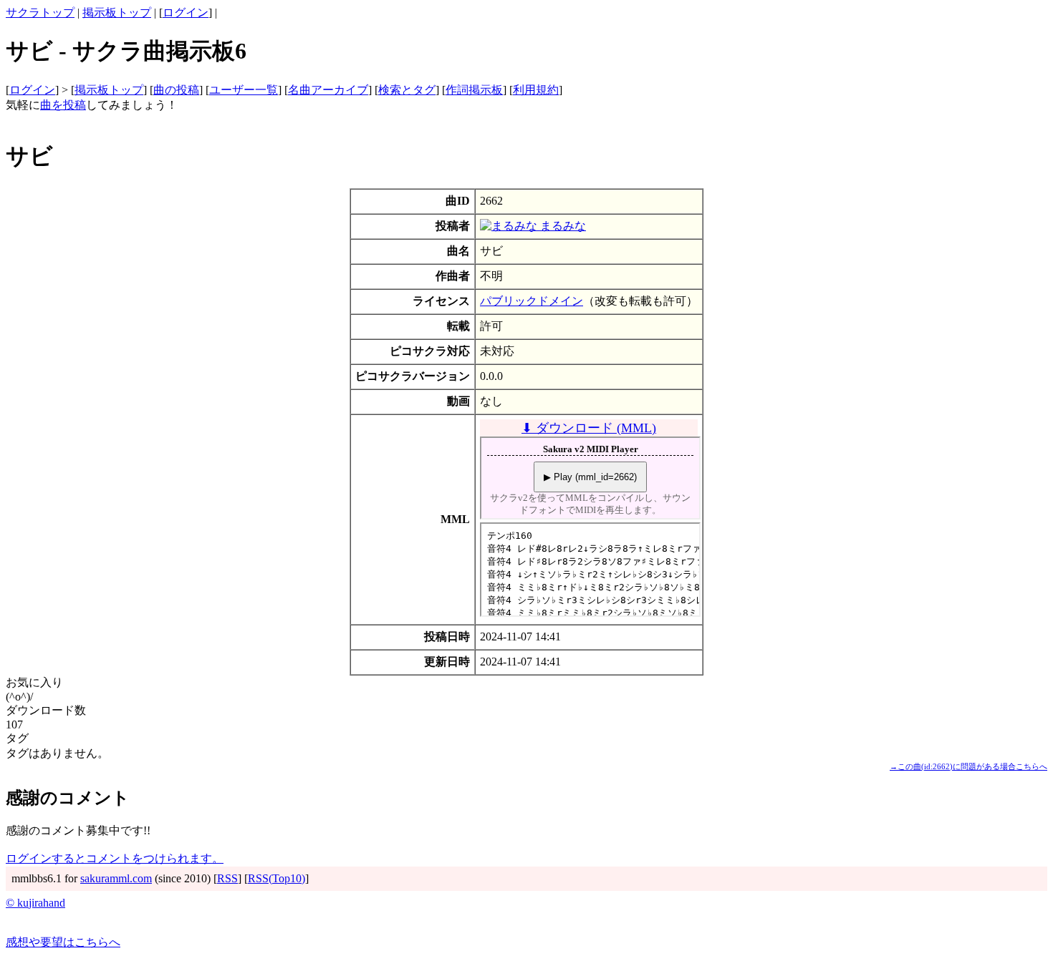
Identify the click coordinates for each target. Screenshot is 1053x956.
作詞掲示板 (474, 90)
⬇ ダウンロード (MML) (588, 428)
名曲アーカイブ (328, 90)
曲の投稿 (176, 90)
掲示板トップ (116, 12)
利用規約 (536, 90)
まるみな (561, 226)
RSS (227, 878)
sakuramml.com (116, 878)
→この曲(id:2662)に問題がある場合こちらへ (968, 766)
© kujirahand (35, 903)
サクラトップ (40, 12)
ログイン (185, 12)
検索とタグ (407, 90)
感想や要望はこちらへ (63, 942)
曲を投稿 (63, 105)
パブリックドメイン (531, 301)
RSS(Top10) (276, 878)
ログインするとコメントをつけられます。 (114, 858)
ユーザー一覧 (243, 90)
